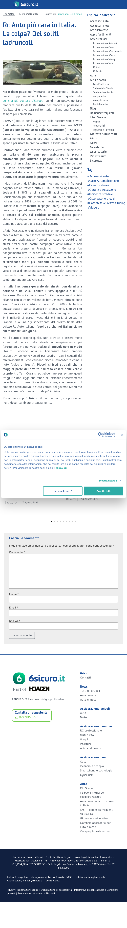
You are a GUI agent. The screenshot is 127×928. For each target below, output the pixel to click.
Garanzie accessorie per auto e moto (95, 825)
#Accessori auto (98, 176)
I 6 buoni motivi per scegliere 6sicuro (92, 795)
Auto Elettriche (101, 85)
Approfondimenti (100, 35)
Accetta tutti (103, 490)
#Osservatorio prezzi (101, 199)
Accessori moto (99, 26)
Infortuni (85, 744)
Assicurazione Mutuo (104, 56)
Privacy (11, 890)
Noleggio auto (100, 101)
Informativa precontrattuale (89, 890)
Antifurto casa (99, 30)
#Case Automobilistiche (103, 181)
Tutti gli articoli (90, 691)
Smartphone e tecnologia (96, 771)
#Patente (93, 203)
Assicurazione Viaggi (104, 60)
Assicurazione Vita (103, 64)
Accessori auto (99, 21)
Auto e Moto (98, 80)
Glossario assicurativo (94, 819)
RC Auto (9, 14)
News (93, 143)
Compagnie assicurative (95, 832)
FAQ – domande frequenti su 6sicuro (96, 812)
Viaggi (84, 740)
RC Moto (97, 72)
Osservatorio (98, 152)
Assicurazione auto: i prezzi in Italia (97, 803)
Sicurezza (96, 161)
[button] (51, 521)
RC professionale (91, 731)
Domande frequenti (102, 113)
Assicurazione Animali (105, 44)
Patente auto (98, 156)
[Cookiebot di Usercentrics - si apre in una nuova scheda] (100, 434)
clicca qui (61, 467)
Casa (83, 762)
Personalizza (61, 490)
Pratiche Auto (100, 105)
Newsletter (97, 147)
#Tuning (119, 203)
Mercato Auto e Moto (104, 134)
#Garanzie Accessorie (101, 190)
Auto (93, 76)
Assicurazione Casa (103, 48)
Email (13, 607)
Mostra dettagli (108, 480)
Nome (14, 594)
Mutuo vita (87, 735)
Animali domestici (91, 748)
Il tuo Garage (98, 118)
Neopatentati (100, 97)
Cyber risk (86, 775)
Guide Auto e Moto (103, 93)
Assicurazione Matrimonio (107, 52)
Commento (17, 552)
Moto (93, 139)
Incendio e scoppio (92, 766)
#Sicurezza (107, 203)
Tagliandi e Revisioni (103, 130)
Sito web (14, 621)
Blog (93, 109)
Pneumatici (99, 126)
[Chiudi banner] (122, 435)
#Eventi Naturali (98, 185)
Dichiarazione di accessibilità (56, 890)
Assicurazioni (98, 39)
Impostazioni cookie (28, 890)
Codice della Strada (103, 89)
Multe (96, 122)
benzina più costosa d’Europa (23, 101)
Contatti (85, 678)
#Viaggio (93, 208)
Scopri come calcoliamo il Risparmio (37, 893)
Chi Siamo (86, 788)
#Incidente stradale (100, 194)
